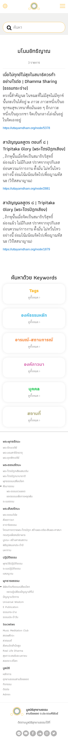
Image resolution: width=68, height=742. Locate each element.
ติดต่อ (6, 689)
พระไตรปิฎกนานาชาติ (14, 476)
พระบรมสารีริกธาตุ (13, 452)
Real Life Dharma (13, 650)
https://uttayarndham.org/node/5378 (26, 128)
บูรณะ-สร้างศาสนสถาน (15, 540)
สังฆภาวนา (8, 520)
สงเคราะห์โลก (10, 661)
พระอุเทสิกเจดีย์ (11, 457)
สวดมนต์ (7, 640)
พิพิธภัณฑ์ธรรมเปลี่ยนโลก (16, 586)
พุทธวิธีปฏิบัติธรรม (12, 563)
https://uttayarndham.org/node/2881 (26, 188)
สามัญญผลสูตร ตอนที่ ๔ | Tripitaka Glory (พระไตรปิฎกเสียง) (34, 145)
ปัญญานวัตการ (11, 597)
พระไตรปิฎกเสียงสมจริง (15, 471)
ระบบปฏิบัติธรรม (12, 568)
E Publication (10, 607)
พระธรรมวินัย (10, 514)
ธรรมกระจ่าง (10, 612)
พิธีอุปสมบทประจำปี (13, 545)
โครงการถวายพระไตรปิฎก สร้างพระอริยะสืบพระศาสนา (32, 530)
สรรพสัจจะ (9, 635)
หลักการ (7, 674)
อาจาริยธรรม (10, 525)
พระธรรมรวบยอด (16, 491)
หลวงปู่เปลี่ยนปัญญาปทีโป (20, 592)
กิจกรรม (7, 684)
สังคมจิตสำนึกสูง (12, 645)
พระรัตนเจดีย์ (10, 447)
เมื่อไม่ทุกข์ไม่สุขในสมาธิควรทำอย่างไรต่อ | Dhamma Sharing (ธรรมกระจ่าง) (30, 81)
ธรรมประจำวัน (10, 617)
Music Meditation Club (16, 630)
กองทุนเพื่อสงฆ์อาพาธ (14, 535)
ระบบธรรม (8, 501)
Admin (6, 694)
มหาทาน (7, 550)
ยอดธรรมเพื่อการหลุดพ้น (19, 496)
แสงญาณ (8, 573)
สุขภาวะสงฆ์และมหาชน (15, 655)
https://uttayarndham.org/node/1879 (26, 249)
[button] (62, 6)
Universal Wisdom (13, 602)
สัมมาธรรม (8, 486)
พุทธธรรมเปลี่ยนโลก (13, 481)
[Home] (34, 5)
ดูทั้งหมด (33, 297)
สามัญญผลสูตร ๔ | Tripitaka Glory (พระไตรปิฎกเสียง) (29, 206)
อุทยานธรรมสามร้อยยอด (16, 679)
